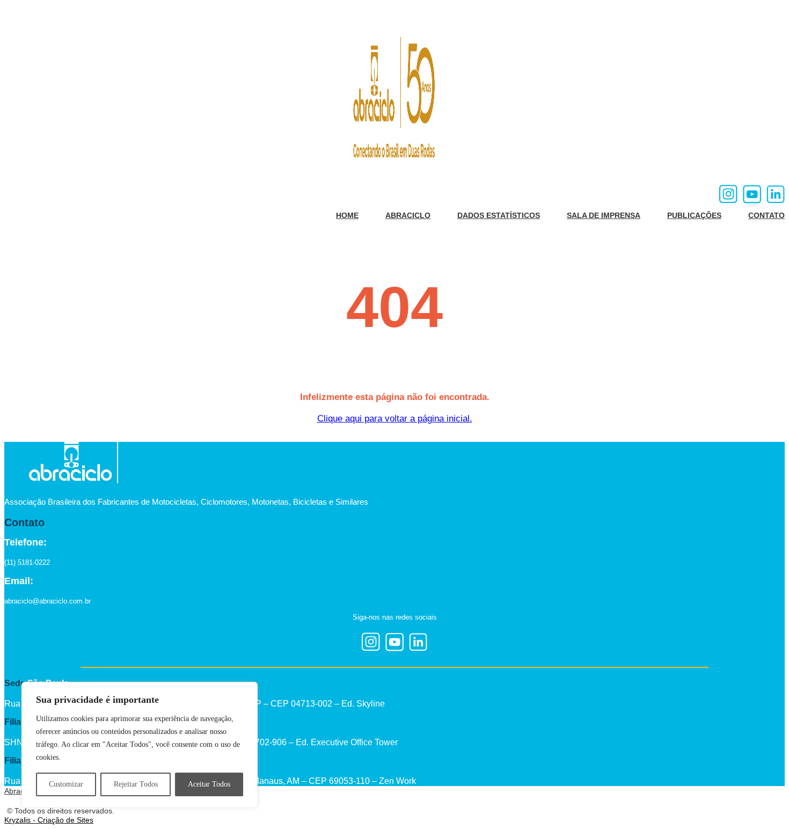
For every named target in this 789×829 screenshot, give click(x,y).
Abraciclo (19, 791)
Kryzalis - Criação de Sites (48, 820)
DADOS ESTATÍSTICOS (498, 215)
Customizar (66, 784)
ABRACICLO (407, 215)
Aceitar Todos (209, 784)
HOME (347, 215)
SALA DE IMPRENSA (603, 215)
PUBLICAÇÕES (694, 215)
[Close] (246, 691)
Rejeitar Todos (136, 784)
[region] (139, 745)
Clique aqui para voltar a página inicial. (394, 418)
